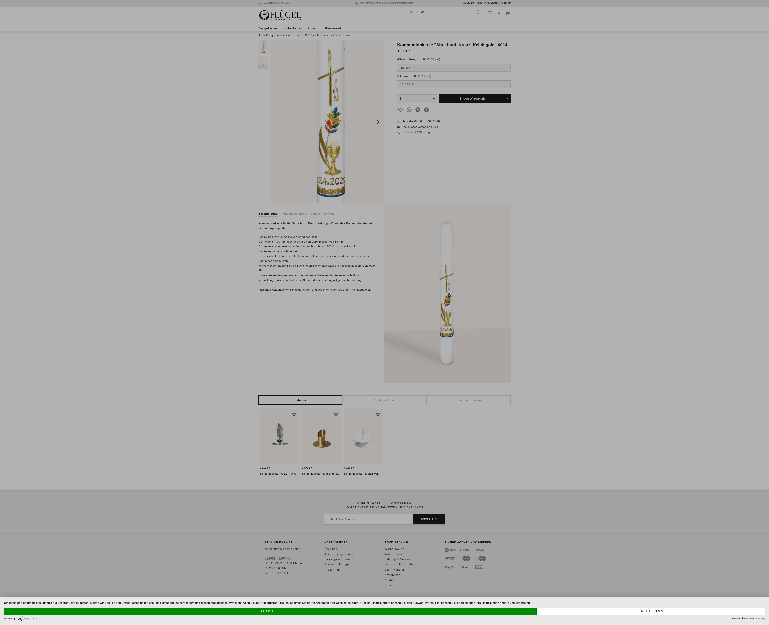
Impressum (736, 618)
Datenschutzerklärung (754, 618)
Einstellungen (651, 611)
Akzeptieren (270, 611)
